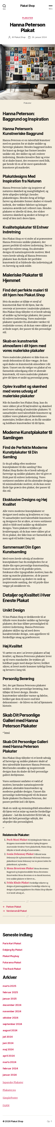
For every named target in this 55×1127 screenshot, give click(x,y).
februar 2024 (10, 1068)
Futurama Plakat (12, 962)
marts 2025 (9, 986)
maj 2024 (8, 1049)
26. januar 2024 (39, 37)
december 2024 (12, 1005)
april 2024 (9, 1055)
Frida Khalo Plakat (18, 882)
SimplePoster (10, 1097)
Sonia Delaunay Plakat (20, 854)
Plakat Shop (27, 5)
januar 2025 (10, 998)
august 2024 (10, 1030)
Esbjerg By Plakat (12, 949)
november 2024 (12, 1011)
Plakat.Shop (19, 37)
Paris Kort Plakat (12, 943)
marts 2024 (9, 1062)
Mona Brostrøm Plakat (20, 868)
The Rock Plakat (12, 968)
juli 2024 (8, 1036)
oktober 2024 (10, 1017)
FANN (6, 1105)
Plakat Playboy (11, 956)
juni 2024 (8, 1043)
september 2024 (12, 1024)
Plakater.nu (9, 1090)
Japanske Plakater (13, 1082)
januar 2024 (10, 1074)
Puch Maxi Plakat (17, 839)
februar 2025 (10, 992)
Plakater (27, 18)
